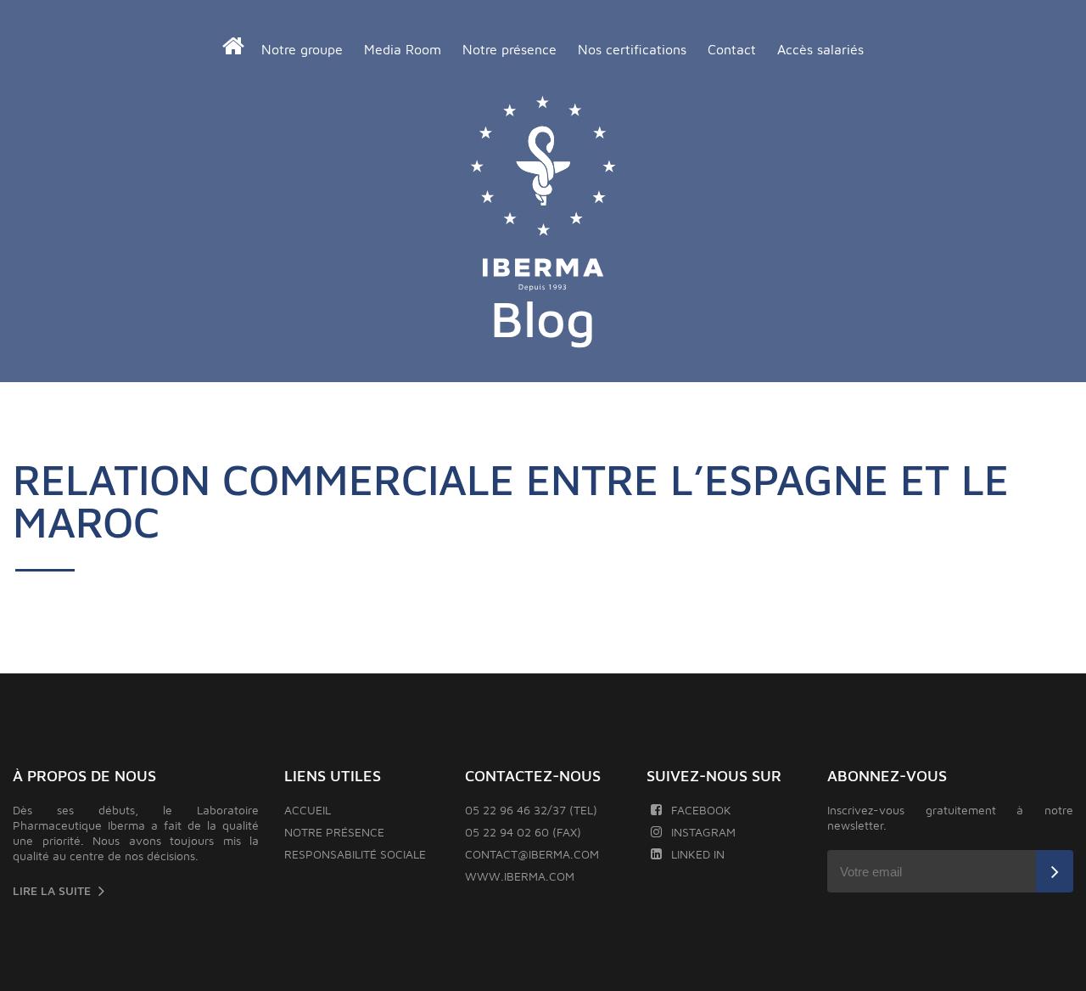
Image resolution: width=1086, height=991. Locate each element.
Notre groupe (302, 49)
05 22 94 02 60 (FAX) (523, 832)
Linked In (698, 854)
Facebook (701, 809)
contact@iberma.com (532, 854)
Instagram (703, 832)
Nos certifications (632, 49)
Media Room (402, 49)
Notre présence (509, 49)
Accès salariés (820, 49)
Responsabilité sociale (355, 854)
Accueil (307, 809)
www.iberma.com (519, 876)
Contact (732, 49)
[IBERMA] (543, 194)
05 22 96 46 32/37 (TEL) (531, 809)
